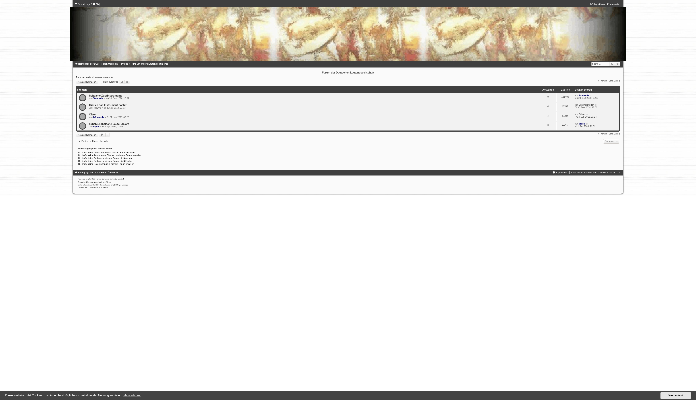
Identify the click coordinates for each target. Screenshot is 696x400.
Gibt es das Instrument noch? (108, 105)
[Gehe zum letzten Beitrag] (591, 95)
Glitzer (582, 114)
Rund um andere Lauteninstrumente (94, 77)
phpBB (91, 179)
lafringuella (99, 117)
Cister (93, 114)
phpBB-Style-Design (119, 185)
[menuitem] (96, 4)
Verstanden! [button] (675, 395)
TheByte (97, 108)
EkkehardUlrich (586, 105)
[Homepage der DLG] (348, 33)
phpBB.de (107, 182)
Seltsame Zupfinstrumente (105, 95)
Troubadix (98, 98)
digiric (96, 126)
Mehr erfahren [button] (132, 395)
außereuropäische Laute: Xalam (109, 124)
